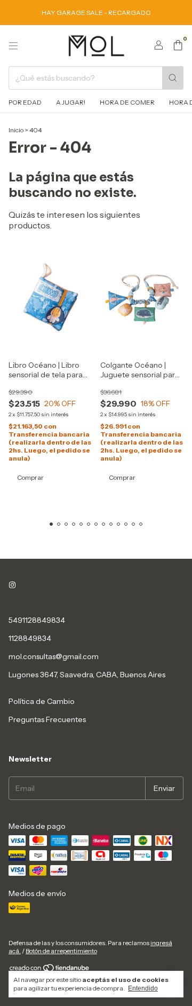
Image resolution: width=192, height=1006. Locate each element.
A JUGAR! (70, 102)
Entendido (143, 988)
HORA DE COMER (127, 102)
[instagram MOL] (12, 585)
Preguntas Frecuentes (47, 719)
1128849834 (30, 638)
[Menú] (13, 46)
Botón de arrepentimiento (61, 951)
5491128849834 (37, 620)
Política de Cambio (42, 701)
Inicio (16, 130)
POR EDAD (25, 102)
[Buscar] (172, 78)
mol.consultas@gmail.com (54, 656)
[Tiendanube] (50, 970)
